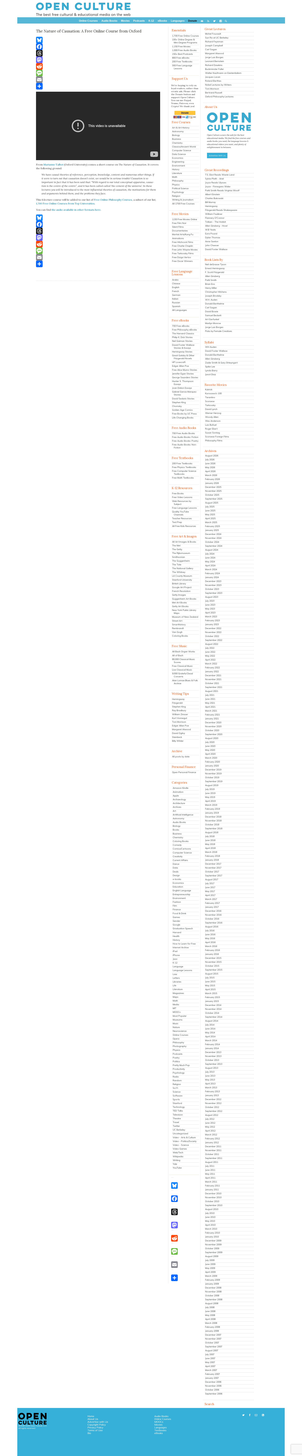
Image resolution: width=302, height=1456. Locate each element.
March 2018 (211, 852)
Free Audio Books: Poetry (185, 440)
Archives (177, 807)
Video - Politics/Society (184, 1141)
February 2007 (212, 1374)
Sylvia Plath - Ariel (214, 178)
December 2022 (213, 628)
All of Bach (177, 655)
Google (176, 924)
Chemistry (177, 142)
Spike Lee (210, 366)
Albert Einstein (212, 194)
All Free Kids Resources (184, 526)
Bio (89, 1433)
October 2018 (212, 824)
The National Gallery (182, 568)
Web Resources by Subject (181, 503)
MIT (174, 1008)
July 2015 (209, 977)
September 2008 (213, 1299)
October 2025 (212, 494)
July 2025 (209, 506)
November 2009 (213, 1244)
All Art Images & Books (184, 541)
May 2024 (210, 561)
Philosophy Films (213, 440)
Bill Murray (210, 202)
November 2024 (213, 538)
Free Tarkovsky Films (183, 253)
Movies (158, 1424)
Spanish (176, 306)
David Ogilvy (178, 733)
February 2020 (212, 761)
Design (176, 875)
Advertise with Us (97, 1421)
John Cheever (212, 245)
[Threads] (98, 53)
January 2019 (212, 812)
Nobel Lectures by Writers (218, 84)
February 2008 (212, 1327)
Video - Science (181, 1145)
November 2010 (213, 1197)
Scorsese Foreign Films (217, 436)
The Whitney (178, 572)
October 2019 (212, 777)
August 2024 (211, 549)
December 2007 (213, 1334)
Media (176, 1004)
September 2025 (213, 498)
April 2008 (210, 1319)
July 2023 (209, 600)
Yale (175, 1164)
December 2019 (213, 769)
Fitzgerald (177, 702)
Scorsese (210, 401)
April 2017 (210, 895)
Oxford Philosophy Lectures (219, 96)
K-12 (175, 962)
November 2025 (213, 491)
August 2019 (211, 785)
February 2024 (212, 573)
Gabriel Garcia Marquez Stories (184, 393)
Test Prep (177, 522)
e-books (177, 879)
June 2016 (210, 934)
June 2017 (210, 887)
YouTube (177, 1167)
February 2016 (212, 950)
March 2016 (211, 946)
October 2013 (212, 1060)
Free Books (178, 493)
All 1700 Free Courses (183, 203)
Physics (176, 184)
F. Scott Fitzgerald (214, 272)
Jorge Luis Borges (214, 57)
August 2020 (211, 738)
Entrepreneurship (181, 894)
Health (176, 936)
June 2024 (210, 557)
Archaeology (179, 799)
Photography (179, 1046)
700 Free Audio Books (183, 433)
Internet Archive (181, 947)
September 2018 (213, 828)
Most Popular (180, 1016)
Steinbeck (177, 737)
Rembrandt (178, 628)
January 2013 (212, 1095)
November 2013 (213, 1056)
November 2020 (213, 726)
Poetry (176, 1057)
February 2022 (212, 667)
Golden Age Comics (182, 410)
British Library (179, 583)
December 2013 (213, 1052)
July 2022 (209, 648)
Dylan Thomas (212, 237)
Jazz (175, 959)
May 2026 (210, 467)
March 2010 (211, 1228)
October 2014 (212, 1013)
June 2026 (210, 463)
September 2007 (213, 1346)
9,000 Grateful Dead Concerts (182, 675)
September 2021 (213, 687)
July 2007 (209, 1354)
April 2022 (210, 659)
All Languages (179, 310)
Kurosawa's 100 (213, 393)
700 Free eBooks (180, 326)
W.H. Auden (211, 299)
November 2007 (213, 1338)
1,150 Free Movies (181, 46)
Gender (176, 921)
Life (174, 985)
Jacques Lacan (212, 77)
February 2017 (212, 903)
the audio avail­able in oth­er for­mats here (76, 209)
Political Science (180, 188)
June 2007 (210, 1358)
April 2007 (210, 1366)
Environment (178, 165)
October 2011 (212, 1154)
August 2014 (211, 1020)
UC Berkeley (179, 1129)
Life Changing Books (182, 417)
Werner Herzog (213, 413)
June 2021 (210, 699)
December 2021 (213, 675)
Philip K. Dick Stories (182, 337)
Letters (176, 978)
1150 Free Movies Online (184, 219)
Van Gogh (177, 632)
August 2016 (211, 926)
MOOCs (177, 1012)
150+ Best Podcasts (182, 54)
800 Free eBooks (180, 57)
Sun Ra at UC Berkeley (216, 37)
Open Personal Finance (184, 772)
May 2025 (210, 514)
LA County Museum (182, 575)
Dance (176, 864)
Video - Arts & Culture (184, 1137)
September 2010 (213, 1205)
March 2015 (211, 993)
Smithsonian (178, 557)
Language (178, 966)
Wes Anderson (213, 420)
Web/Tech (178, 1152)
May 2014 (210, 1032)
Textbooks (160, 1430)
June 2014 (210, 1028)
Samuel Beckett (213, 315)
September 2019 (213, 781)
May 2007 (210, 1362)
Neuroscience (180, 1031)
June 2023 (210, 604)
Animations (178, 238)
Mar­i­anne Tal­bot (53, 164)
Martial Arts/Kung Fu (182, 234)
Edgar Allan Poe (180, 366)
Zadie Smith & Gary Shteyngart (221, 362)
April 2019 (210, 801)
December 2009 (213, 1240)
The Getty (177, 549)
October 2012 (212, 1107)
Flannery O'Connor (214, 218)
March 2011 (211, 1181)
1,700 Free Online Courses (185, 35)
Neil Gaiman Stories (182, 341)
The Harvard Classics (183, 333)
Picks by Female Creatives (218, 331)
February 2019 (212, 808)
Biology (176, 135)
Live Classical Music (182, 669)
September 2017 (213, 875)
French (175, 291)
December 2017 (213, 863)
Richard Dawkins (213, 65)
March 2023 (211, 616)
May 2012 (210, 1126)
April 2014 (210, 1036)
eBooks (158, 1433)
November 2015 (213, 962)
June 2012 (210, 1122)
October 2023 (212, 589)
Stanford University (182, 579)
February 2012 (212, 1138)
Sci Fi (175, 1088)
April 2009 (210, 1272)
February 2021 (212, 714)
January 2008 (212, 1330)
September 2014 (213, 1016)
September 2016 (213, 922)
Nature (176, 1027)
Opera (176, 1038)
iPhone (176, 955)
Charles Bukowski (214, 198)
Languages (160, 1427)
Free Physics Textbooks (184, 467)
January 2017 (212, 907)
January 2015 (212, 1001)
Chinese (176, 283)
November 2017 (213, 867)
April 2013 (210, 1083)
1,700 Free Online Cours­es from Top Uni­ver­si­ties (65, 203)
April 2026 (210, 471)
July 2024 (209, 553)
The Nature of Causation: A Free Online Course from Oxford (88, 31)
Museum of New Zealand (185, 616)
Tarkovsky (210, 405)
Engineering (178, 161)
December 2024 (213, 534)
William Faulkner (213, 214)
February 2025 (212, 526)
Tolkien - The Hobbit (215, 221)
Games (176, 917)
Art (174, 810)
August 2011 (211, 1162)
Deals (176, 871)
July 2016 (209, 930)
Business (176, 139)
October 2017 (212, 871)
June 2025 (210, 510)
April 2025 (210, 518)
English (175, 287)
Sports (176, 1099)
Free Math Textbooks (183, 477)
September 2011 (213, 1158)
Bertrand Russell (213, 92)
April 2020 (210, 753)
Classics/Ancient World (184, 146)
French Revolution (181, 591)
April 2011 (210, 1177)
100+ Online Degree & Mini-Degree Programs (184, 41)
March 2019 (211, 805)
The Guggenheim (181, 560)
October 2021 (212, 683)
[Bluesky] (98, 40)
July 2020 (209, 742)
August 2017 (211, 879)
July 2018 (209, 836)
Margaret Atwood (181, 729)
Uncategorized (180, 1133)
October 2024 (212, 542)
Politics (176, 1061)
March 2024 (211, 569)
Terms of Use (95, 1430)
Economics (177, 158)
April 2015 (210, 989)
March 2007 (211, 1370)
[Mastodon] (98, 60)
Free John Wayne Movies (185, 249)
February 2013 (212, 1091)
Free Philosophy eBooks (184, 329)
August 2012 (211, 1115)
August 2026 (211, 455)
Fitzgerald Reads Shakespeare (221, 210)
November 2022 (213, 632)
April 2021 (210, 706)
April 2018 (210, 848)
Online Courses (180, 1035)
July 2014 (209, 1024)
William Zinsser (180, 714)
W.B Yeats (210, 229)
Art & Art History (180, 127)
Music (175, 1023)
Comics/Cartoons (182, 848)
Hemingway (178, 699)
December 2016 (213, 910)
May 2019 (210, 797)
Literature (177, 173)
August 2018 (211, 832)
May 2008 (210, 1315)
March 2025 (211, 522)
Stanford (177, 1103)
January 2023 (212, 624)
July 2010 (209, 1213)
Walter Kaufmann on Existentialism (223, 73)
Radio (176, 1076)
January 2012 (212, 1142)
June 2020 (210, 746)
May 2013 (210, 1079)
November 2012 (213, 1103)
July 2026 (209, 459)
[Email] (98, 79)
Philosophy (177, 180)
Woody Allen (211, 417)
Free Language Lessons (184, 507)
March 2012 (211, 1134)
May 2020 (210, 750)
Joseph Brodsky (213, 295)
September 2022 (213, 640)
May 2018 (210, 844)
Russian (176, 302)
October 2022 (212, 636)
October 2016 (212, 918)
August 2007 (211, 1350)
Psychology (178, 192)
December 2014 (213, 1005)
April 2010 (210, 1224)
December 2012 (213, 1099)
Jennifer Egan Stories (183, 373)
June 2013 (210, 1075)
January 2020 (212, 765)
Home (90, 1416)
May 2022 (210, 655)
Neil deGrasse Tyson (215, 264)
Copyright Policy (96, 1424)
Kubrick (208, 389)
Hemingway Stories (182, 351)
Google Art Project (181, 587)
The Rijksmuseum (181, 553)
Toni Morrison (179, 721)
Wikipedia (178, 1156)
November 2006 (213, 1385)
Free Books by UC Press (184, 413)
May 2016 (210, 938)
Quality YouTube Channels (180, 513)
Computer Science (181, 150)
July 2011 (209, 1166)
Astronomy (178, 131)
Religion (176, 196)
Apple (176, 795)
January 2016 (212, 954)
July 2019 (209, 789)
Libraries (177, 981)
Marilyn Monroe (213, 323)
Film (175, 905)
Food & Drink (179, 913)
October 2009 (212, 1248)
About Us (92, 1419)
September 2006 (213, 1393)
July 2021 (209, 695)
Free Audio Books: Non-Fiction (184, 446)
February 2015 (212, 997)
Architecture (179, 803)
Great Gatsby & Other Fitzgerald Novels (183, 357)
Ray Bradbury (179, 710)
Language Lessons (182, 970)
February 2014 (212, 1044)
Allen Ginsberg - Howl (216, 225)
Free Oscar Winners (182, 261)
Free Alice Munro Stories (184, 369)
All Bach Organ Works (183, 651)
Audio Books (179, 822)
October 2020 (212, 730)
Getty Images (179, 594)
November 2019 (213, 773)
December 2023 (213, 581)
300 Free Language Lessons (182, 67)
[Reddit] (98, 66)
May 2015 (210, 985)
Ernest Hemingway (215, 268)
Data (175, 867)
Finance (177, 909)
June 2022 (210, 651)
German (176, 295)
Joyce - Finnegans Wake (217, 186)
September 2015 (213, 969)
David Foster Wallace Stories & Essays (183, 346)
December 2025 (213, 487)
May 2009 (210, 1268)
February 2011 (212, 1185)
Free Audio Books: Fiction (185, 437)
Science (177, 1091)
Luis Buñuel (211, 424)
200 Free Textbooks (182, 61)
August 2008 (211, 1303)
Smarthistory (179, 624)
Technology (179, 1107)
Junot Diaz (210, 374)
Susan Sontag (212, 432)
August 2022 (211, 644)
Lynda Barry (211, 370)
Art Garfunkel (212, 319)
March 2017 (211, 899)
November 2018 (213, 820)
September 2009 (213, 1252)
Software (177, 1095)
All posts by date (181, 756)
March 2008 (211, 1323)
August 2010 (211, 1209)
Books (176, 829)
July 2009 (209, 1260)
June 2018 (210, 840)
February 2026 (212, 479)
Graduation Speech (183, 928)
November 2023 (213, 585)
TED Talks (178, 1110)
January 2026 (212, 483)
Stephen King (179, 402)
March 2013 (211, 1087)
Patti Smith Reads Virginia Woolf (222, 190)
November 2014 (213, 1009)
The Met (176, 545)
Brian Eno (210, 284)
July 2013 (209, 1071)
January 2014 (212, 1048)
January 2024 (212, 577)
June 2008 (210, 1311)
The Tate (176, 564)
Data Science (179, 154)
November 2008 (213, 1291)
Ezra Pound (211, 233)
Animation (178, 791)
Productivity (179, 1069)
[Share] (98, 86)
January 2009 (212, 1283)
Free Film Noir (179, 223)
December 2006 (213, 1381)
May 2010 (210, 1221)
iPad (175, 951)
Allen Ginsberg (212, 276)
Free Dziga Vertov (181, 257)
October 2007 (212, 1342)
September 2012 (213, 1111)
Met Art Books (179, 602)
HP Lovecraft (178, 362)
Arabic (175, 279)
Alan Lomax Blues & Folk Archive (185, 682)
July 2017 (209, 883)
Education (178, 886)
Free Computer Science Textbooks (184, 472)
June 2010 (210, 1217)
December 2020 (213, 722)
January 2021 (212, 718)
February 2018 (212, 856)
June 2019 (210, 793)
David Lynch (211, 409)
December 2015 (213, 958)
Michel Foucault (213, 33)
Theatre (177, 1118)
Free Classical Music (182, 666)
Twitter (176, 1126)
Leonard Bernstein (214, 61)
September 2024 (213, 545)
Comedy (177, 845)
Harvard (177, 932)
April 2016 (210, 942)
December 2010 (213, 1193)
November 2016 (213, 914)
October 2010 (212, 1201)
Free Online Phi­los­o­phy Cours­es (113, 199)
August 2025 (211, 502)
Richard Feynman (214, 41)
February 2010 (212, 1232)
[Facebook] (98, 46)
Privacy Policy (95, 1427)
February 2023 (212, 620)
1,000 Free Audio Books (184, 50)
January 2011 (212, 1189)
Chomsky (177, 406)
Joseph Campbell (214, 45)
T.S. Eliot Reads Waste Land (219, 174)
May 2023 (210, 608)
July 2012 (209, 1119)
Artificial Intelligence (183, 814)
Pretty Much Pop (181, 1065)
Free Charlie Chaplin (182, 245)
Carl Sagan (211, 49)
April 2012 (210, 1130)
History (175, 169)
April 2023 (210, 612)
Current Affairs (180, 860)
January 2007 (212, 1378)
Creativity (177, 856)
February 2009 (212, 1279)
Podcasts (177, 1054)
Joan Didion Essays (182, 388)
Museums (177, 1019)
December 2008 (213, 1287)
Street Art (177, 620)
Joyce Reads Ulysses (215, 182)
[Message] (98, 73)
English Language (182, 890)
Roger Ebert (211, 428)
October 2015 (212, 965)
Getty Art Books (180, 606)
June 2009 (210, 1264)
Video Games (180, 1148)
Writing (176, 1160)
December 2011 (213, 1146)
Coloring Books (180, 635)
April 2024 (210, 565)
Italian (175, 298)
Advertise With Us (217, 155)
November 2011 (213, 1150)
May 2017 (210, 891)
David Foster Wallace (216, 249)
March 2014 (211, 1040)
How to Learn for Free (184, 943)
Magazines (178, 993)
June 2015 (210, 981)
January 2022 (212, 671)
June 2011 (210, 1170)
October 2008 (212, 1295)
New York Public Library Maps (184, 611)
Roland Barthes (213, 80)
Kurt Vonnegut (179, 718)
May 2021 (210, 702)
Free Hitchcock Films (182, 242)
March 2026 (211, 475)
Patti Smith (211, 280)
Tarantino (210, 397)
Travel (176, 1122)
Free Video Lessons (182, 497)
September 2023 (213, 593)
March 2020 (211, 757)
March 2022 (211, 663)
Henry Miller (211, 288)
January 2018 (212, 859)
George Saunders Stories (185, 377)
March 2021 (211, 710)
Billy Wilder (178, 740)
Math (174, 177)
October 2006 (212, 1389)
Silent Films (178, 226)
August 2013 (211, 1067)
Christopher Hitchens (216, 291)
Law (175, 974)
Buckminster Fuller (214, 69)
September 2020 (213, 734)
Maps (175, 997)
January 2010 (212, 1236)
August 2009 (211, 1256)
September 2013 (213, 1064)
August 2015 (211, 973)
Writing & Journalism (182, 199)
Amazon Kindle (180, 788)
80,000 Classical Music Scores (183, 661)
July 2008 (209, 1307)
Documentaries (180, 230)
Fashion (177, 902)
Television (178, 1114)
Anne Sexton (211, 241)
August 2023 (211, 596)
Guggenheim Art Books (184, 598)
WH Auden (211, 347)
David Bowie (211, 311)
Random (177, 1080)
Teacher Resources (182, 518)
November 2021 (213, 679)
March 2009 (211, 1276)
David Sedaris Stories (183, 398)
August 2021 (211, 691)
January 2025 (212, 530)
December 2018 (213, 816)
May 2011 (210, 1173)
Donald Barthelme (214, 303)
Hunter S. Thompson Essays (182, 383)
